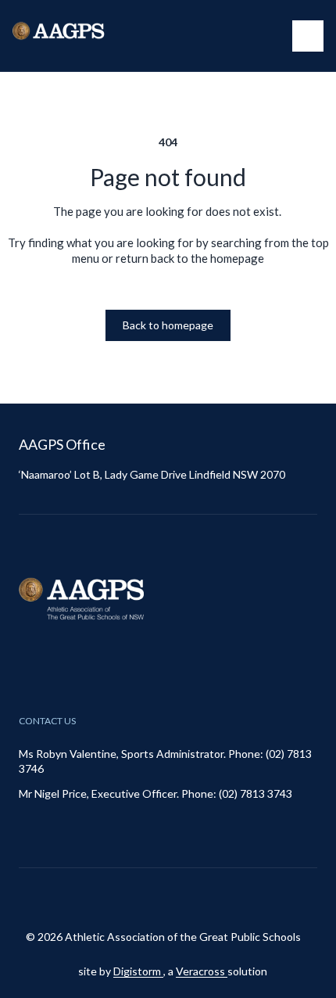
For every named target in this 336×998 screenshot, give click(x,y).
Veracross (201, 971)
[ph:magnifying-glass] (270, 36)
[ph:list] (307, 36)
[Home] (75, 35)
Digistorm (138, 971)
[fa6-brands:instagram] (153, 898)
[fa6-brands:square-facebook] (192, 898)
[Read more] (153, 898)
